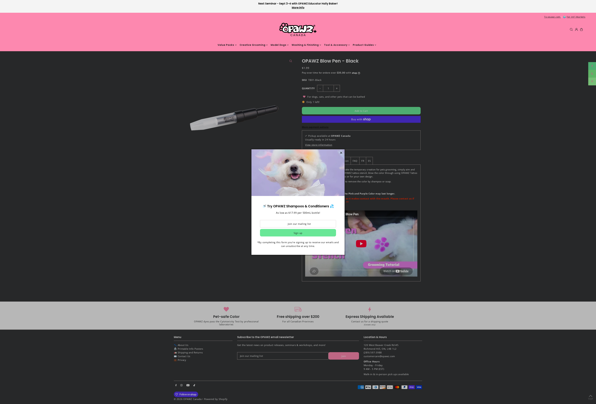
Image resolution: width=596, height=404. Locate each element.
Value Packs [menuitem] (226, 45)
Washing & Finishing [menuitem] (305, 45)
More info (298, 7)
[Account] (576, 29)
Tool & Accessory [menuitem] (335, 45)
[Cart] (581, 29)
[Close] (341, 153)
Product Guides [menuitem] (363, 45)
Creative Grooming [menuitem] (252, 45)
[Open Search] (571, 29)
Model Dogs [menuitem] (278, 45)
